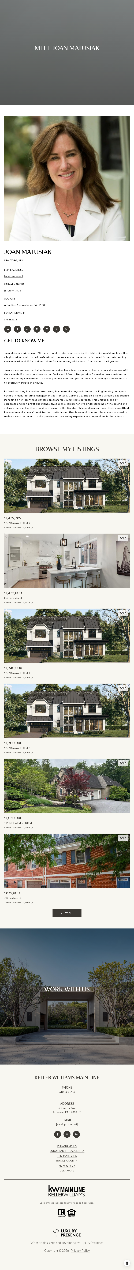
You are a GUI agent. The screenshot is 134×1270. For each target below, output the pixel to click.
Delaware (67, 1170)
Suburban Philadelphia (67, 1150)
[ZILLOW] (46, 329)
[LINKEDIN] (7, 329)
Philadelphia (67, 1145)
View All (67, 912)
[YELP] (27, 329)
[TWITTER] (56, 329)
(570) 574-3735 (12, 290)
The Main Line (67, 1155)
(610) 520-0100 (67, 1091)
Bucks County (67, 1160)
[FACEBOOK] (17, 329)
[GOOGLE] (37, 329)
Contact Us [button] (67, 1003)
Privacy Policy (80, 1250)
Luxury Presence (92, 1243)
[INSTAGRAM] (66, 329)
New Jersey (67, 1165)
